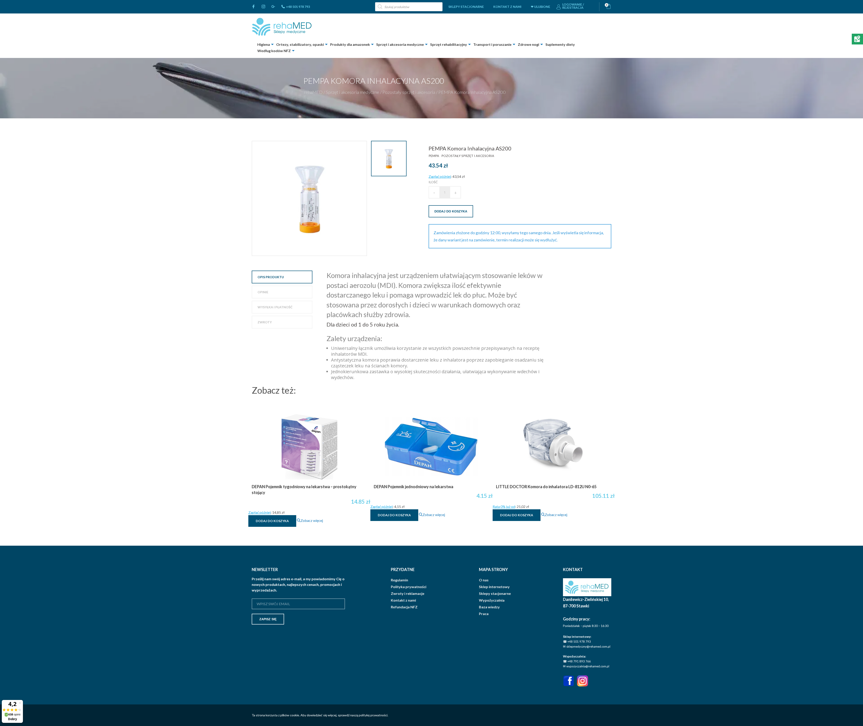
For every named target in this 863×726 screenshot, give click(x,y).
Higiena (263, 44)
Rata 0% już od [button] (504, 506)
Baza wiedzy (489, 607)
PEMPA (434, 156)
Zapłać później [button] (440, 176)
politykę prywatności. (373, 715)
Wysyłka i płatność (275, 307)
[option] (310, 198)
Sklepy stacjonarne (466, 7)
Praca (484, 614)
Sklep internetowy (494, 587)
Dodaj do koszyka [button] (272, 521)
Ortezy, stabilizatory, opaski (300, 44)
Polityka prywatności (408, 587)
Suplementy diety (560, 44)
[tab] (282, 277)
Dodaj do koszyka (450, 211)
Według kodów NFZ (274, 51)
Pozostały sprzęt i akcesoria (409, 92)
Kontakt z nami (507, 7)
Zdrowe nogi (528, 44)
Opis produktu (271, 277)
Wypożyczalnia (492, 600)
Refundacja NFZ (404, 607)
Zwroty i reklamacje (407, 593)
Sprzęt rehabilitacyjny (448, 44)
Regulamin (399, 580)
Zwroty (265, 322)
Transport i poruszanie (492, 44)
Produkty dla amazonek (350, 44)
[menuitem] (466, 7)
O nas (484, 580)
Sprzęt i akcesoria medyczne (400, 44)
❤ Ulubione (540, 7)
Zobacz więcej (311, 520)
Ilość (433, 182)
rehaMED (313, 92)
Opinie (263, 292)
